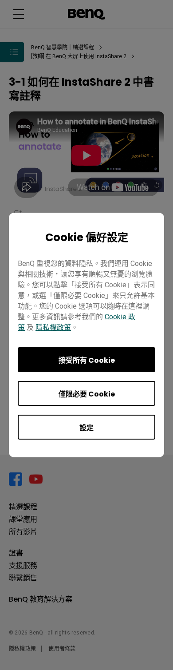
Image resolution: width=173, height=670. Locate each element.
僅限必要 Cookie (87, 394)
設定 (86, 428)
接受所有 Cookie (87, 360)
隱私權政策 (53, 327)
